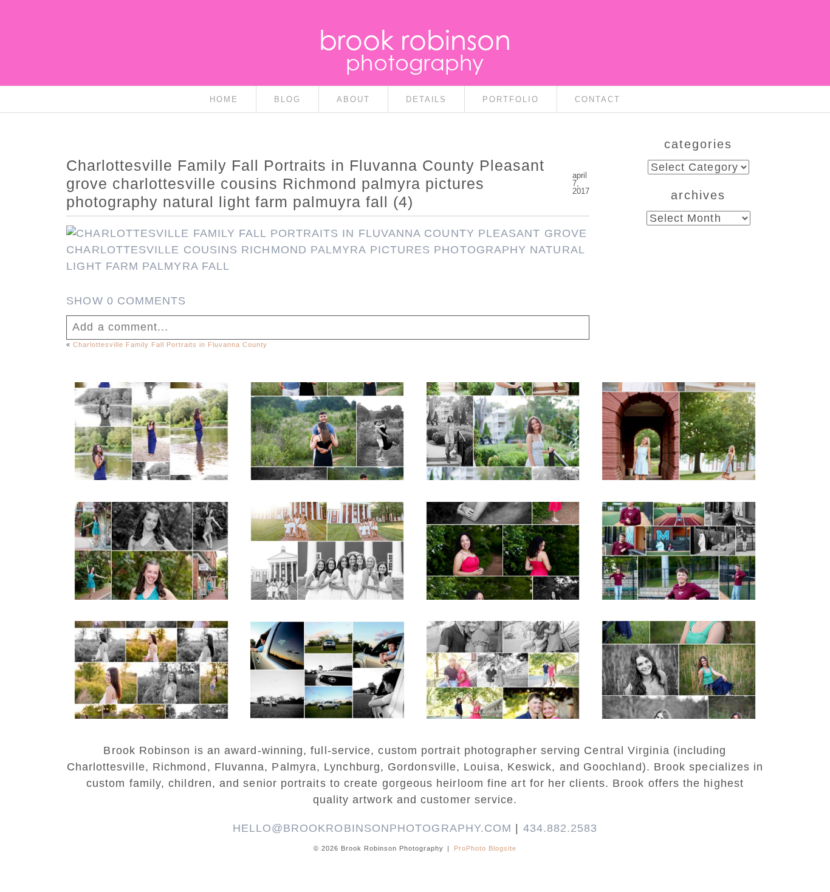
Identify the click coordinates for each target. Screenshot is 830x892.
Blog (287, 99)
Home (224, 99)
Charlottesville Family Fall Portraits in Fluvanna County (170, 344)
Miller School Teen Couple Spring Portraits (502, 643)
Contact (597, 99)
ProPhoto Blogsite (485, 848)
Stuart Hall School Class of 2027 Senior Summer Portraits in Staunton (502, 416)
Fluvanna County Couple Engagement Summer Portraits (326, 410)
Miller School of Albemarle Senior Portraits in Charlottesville (678, 535)
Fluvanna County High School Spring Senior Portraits (150, 649)
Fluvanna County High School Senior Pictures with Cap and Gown (326, 649)
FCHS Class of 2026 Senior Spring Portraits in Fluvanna (502, 529)
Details (426, 99)
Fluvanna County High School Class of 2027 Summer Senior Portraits (150, 416)
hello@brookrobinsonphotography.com (372, 828)
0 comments (126, 301)
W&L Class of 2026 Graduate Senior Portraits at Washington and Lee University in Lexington (678, 422)
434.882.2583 (560, 828)
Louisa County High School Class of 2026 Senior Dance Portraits (150, 529)
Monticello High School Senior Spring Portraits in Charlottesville (678, 649)
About (353, 99)
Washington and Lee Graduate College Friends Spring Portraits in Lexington (326, 535)
